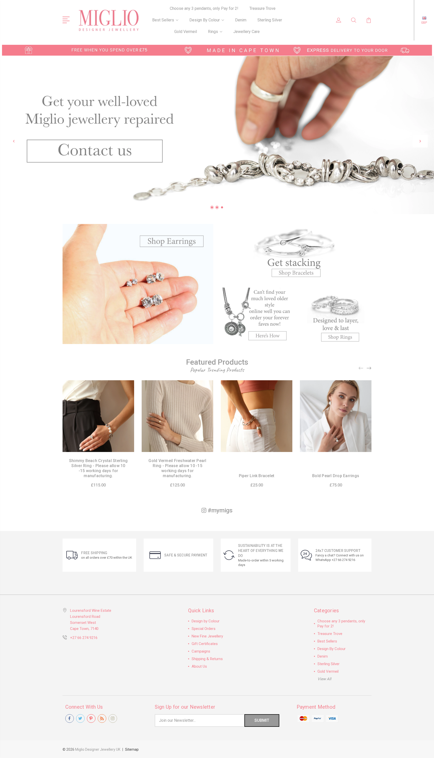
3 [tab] (222, 207)
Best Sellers (163, 20)
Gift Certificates (205, 643)
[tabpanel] (217, 135)
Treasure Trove (262, 8)
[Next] (420, 141)
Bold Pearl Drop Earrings (335, 475)
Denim (240, 20)
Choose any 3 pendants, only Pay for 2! (204, 8)
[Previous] (13, 141)
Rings (213, 31)
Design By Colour (204, 20)
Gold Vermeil (185, 31)
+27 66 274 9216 (83, 637)
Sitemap (132, 749)
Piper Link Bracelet (257, 475)
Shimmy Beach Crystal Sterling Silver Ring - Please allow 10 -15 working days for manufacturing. (98, 468)
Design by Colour (206, 621)
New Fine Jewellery (207, 636)
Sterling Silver (269, 20)
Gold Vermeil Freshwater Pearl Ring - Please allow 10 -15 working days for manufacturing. (177, 468)
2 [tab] (217, 207)
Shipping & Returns (207, 659)
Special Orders (203, 628)
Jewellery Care (246, 31)
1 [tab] (212, 207)
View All (324, 679)
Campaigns (201, 651)
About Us (199, 666)
